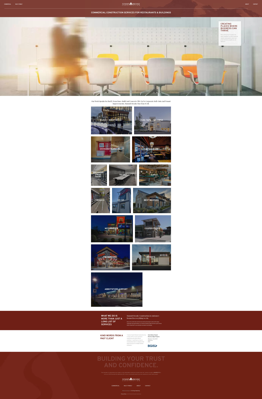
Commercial (115, 386)
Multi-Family (128, 386)
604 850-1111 (157, 372)
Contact (147, 386)
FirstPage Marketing (135, 390)
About (139, 386)
